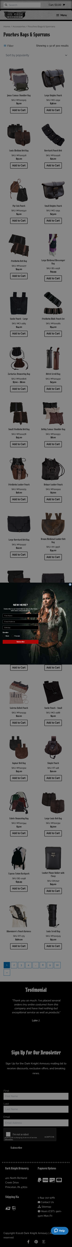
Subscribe (21, 641)
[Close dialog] (70, 584)
